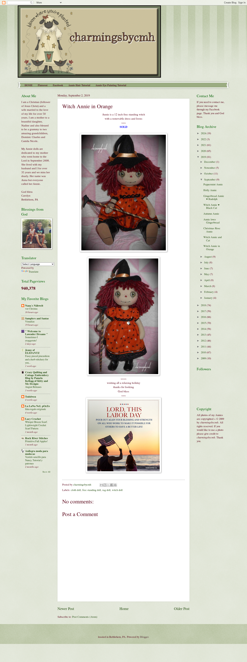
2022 (204, 139)
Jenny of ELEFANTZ (32, 351)
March (208, 286)
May (207, 274)
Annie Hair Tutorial (79, 85)
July (206, 262)
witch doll (117, 490)
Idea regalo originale (35, 409)
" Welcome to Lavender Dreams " (36, 332)
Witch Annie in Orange (211, 247)
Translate (34, 271)
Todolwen (30, 396)
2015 (204, 323)
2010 (204, 352)
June (207, 268)
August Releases (33, 387)
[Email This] (101, 485)
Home (124, 608)
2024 (204, 133)
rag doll (106, 490)
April (207, 280)
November (210, 167)
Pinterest (43, 85)
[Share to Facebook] (112, 485)
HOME (29, 85)
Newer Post (66, 608)
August (208, 256)
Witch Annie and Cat (212, 238)
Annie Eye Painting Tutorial (110, 85)
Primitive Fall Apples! (36, 441)
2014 (204, 329)
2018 (204, 305)
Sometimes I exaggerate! (31, 338)
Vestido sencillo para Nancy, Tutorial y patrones (35, 460)
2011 (204, 346)
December (210, 161)
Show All (46, 471)
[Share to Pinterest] (115, 485)
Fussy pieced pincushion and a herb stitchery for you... (37, 359)
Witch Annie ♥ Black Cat (211, 206)
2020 (204, 151)
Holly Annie (210, 190)
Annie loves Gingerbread (211, 220)
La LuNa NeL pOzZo (37, 406)
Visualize (30, 321)
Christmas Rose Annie (211, 229)
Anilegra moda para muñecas (36, 452)
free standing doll (91, 490)
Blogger (144, 637)
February (209, 292)
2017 (204, 311)
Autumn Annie (211, 213)
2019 (204, 157)
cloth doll (76, 490)
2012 (204, 340)
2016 (204, 317)
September (210, 179)
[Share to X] (108, 485)
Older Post (181, 608)
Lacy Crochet (33, 419)
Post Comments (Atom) (84, 616)
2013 (204, 334)
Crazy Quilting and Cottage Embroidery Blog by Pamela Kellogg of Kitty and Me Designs (37, 378)
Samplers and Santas (37, 318)
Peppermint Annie (213, 184)
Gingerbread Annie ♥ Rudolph (213, 197)
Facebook (58, 85)
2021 (204, 145)
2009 (204, 358)
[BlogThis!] (105, 485)
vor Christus (31, 308)
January (208, 297)
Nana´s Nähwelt (34, 305)
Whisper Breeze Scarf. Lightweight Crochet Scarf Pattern (36, 425)
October (209, 173)
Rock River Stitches (36, 438)
